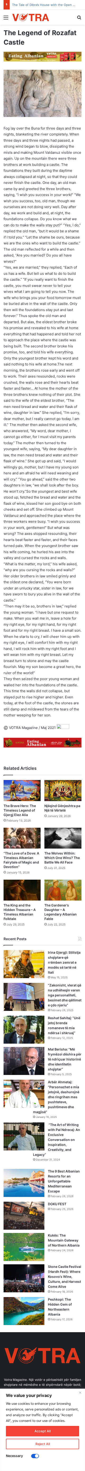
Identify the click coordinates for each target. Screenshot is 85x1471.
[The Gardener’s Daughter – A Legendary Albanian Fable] (62, 890)
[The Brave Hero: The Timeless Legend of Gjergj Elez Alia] (22, 790)
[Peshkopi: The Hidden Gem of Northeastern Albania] (24, 1311)
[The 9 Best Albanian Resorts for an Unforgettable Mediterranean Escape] (24, 1183)
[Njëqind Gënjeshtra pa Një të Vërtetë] (62, 790)
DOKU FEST (57, 1204)
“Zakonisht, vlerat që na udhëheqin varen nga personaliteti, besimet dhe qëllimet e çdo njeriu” (64, 995)
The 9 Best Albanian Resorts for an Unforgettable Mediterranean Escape (64, 1181)
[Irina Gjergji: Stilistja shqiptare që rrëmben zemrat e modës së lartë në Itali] (24, 964)
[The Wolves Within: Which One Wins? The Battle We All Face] (62, 838)
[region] (42, 1430)
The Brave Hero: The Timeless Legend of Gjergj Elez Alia (20, 810)
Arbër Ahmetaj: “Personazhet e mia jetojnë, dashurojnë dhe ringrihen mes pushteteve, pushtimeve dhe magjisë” (56, 1097)
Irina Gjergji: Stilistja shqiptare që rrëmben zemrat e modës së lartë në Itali (64, 962)
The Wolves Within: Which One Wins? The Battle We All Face (62, 857)
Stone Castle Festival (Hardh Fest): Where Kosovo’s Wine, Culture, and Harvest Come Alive (64, 1277)
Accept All (42, 1431)
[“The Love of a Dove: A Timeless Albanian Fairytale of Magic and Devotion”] (22, 838)
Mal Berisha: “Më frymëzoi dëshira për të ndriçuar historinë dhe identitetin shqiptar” (64, 1059)
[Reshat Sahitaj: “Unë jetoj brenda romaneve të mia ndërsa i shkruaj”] (24, 1030)
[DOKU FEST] (24, 1216)
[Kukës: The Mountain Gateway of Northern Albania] (24, 1247)
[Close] (80, 1393)
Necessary (14, 1456)
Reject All (42, 1444)
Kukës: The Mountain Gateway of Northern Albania (64, 1240)
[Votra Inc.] (31, 17)
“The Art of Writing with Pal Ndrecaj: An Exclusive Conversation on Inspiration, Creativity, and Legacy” (56, 1140)
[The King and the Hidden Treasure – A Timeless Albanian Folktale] (22, 890)
